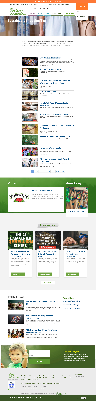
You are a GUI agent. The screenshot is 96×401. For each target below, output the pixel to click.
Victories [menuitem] (37, 8)
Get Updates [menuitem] (56, 375)
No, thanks (78, 398)
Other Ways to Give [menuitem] (81, 16)
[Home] (17, 11)
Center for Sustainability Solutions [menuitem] (30, 383)
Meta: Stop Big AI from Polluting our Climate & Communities (20, 253)
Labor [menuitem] (47, 13)
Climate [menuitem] (32, 13)
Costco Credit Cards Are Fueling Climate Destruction (75, 253)
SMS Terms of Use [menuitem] (68, 377)
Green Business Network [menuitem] (46, 383)
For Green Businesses (14, 4)
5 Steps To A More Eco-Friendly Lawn (55, 137)
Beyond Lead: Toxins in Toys (76, 211)
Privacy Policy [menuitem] (59, 377)
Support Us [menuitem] (51, 377)
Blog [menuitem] (41, 8)
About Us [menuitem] (31, 8)
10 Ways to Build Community (72, 308)
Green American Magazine (30, 4)
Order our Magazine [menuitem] (66, 375)
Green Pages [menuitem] (57, 383)
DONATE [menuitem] (82, 7)
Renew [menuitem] (78, 14)
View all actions (47, 282)
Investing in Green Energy (71, 305)
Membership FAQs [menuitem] (36, 377)
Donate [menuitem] (78, 19)
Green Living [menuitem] (69, 13)
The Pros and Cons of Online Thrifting (55, 114)
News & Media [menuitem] (38, 375)
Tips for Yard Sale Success (50, 69)
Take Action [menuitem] (46, 8)
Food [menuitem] (40, 13)
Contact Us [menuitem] (24, 379)
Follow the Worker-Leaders (51, 148)
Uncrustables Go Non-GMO (45, 190)
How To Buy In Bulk (48, 92)
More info (32, 399)
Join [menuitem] (78, 11)
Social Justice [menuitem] (57, 13)
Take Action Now (17, 274)
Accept (83, 398)
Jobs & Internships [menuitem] (26, 377)
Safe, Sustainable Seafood (50, 58)
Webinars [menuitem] (49, 375)
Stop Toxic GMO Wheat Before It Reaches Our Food (47, 253)
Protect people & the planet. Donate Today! (48, 1)
